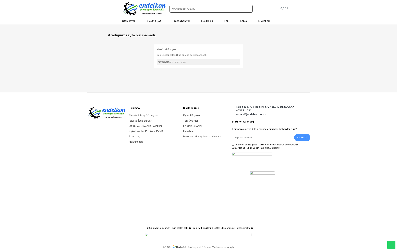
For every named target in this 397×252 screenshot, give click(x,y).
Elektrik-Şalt (154, 20)
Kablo (243, 20)
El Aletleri (264, 20)
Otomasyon (129, 20)
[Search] (248, 8)
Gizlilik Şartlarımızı (267, 144)
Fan (226, 20)
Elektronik (207, 20)
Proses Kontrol (181, 20)
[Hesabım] (273, 9)
